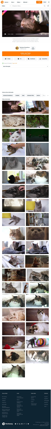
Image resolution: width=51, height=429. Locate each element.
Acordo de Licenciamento (20, 396)
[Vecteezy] (2, 2)
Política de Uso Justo (43, 425)
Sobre (31, 401)
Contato (32, 399)
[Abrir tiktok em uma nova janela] (24, 423)
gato (23, 95)
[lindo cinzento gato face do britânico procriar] (13, 314)
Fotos (12, 2)
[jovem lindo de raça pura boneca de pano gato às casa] (13, 328)
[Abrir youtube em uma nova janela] (28, 423)
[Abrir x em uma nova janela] (26, 423)
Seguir (33, 48)
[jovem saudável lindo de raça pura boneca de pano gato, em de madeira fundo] (37, 314)
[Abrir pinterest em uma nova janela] (21, 423)
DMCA (18, 399)
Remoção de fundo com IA (5, 412)
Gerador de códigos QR (4, 415)
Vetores (6, 2)
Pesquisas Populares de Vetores (19, 405)
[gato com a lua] (13, 204)
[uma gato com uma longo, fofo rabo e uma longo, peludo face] (13, 233)
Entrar (44, 2)
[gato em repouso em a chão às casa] (13, 120)
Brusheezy (4, 396)
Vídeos (18, 2)
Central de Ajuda (32, 396)
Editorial (25, 2)
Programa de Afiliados (19, 401)
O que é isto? (14, 63)
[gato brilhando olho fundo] (37, 134)
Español (45, 398)
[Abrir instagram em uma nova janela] (17, 423)
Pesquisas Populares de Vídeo (19, 413)
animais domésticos (8, 95)
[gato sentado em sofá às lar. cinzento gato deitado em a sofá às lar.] (13, 218)
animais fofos (30, 95)
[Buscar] (44, 6)
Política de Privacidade (43, 424)
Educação (4, 403)
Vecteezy (4, 398)
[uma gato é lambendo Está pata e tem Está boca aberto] (38, 274)
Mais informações (6, 65)
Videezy (4, 400)
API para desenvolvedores (6, 406)
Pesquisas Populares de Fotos (19, 409)
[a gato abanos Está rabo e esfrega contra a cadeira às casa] (37, 218)
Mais (44, 405)
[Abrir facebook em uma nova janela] (15, 423)
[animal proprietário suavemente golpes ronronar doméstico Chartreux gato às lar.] (13, 356)
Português (45, 400)
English (45, 396)
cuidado (17, 95)
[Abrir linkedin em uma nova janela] (19, 423)
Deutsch (45, 402)
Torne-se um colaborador (33, 403)
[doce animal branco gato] (37, 120)
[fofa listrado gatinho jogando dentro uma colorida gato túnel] (37, 342)
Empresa (4, 402)
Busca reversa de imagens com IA (6, 409)
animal (38, 95)
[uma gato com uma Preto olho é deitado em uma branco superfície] (11, 287)
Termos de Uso (35, 424)
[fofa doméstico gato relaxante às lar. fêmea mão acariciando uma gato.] (37, 190)
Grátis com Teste (25, 53)
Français (45, 403)
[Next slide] (46, 95)
